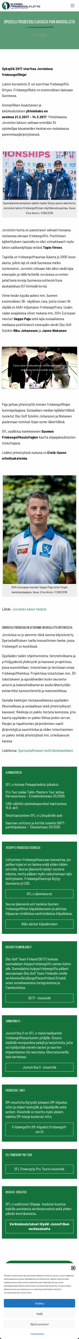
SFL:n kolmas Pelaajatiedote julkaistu (32, 784)
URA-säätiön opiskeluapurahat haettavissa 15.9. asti (36, 805)
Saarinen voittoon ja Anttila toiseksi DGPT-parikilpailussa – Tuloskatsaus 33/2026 (36, 825)
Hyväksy (39, 1303)
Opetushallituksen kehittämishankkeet (45, 750)
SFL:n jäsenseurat (39, 894)
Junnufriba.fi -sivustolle (39, 1067)
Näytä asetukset (39, 1324)
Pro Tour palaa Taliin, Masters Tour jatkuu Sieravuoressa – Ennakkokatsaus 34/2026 (35, 794)
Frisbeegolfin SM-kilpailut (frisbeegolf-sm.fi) (39, 1129)
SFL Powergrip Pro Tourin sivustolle (39, 1169)
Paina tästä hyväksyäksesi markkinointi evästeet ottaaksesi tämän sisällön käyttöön (39, 367)
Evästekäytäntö (37, 1333)
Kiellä (40, 1313)
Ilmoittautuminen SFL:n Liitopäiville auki (34, 815)
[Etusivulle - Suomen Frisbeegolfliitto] (21, 5)
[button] (73, 1268)
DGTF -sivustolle (39, 998)
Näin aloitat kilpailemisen (39, 924)
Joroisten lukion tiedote (29, 609)
